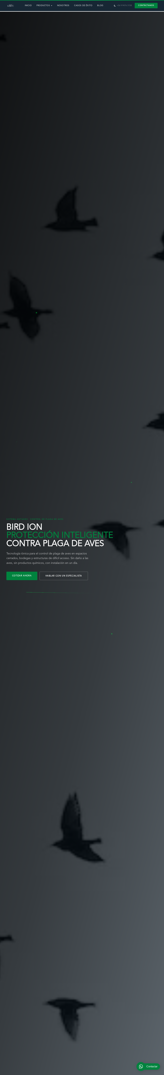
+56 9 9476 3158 (124, 6)
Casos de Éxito (83, 6)
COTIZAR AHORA (22, 576)
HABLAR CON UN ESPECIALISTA (63, 576)
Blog (100, 6)
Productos (43, 6)
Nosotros (63, 6)
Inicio (28, 6)
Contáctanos (146, 5)
